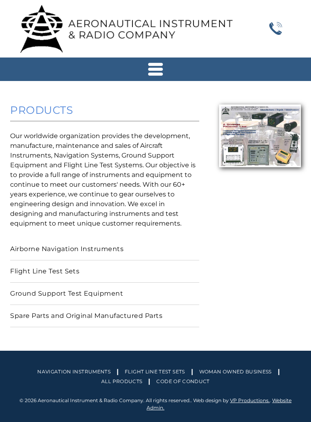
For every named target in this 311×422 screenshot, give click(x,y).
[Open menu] (155, 69)
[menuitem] (104, 249)
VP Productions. (250, 400)
